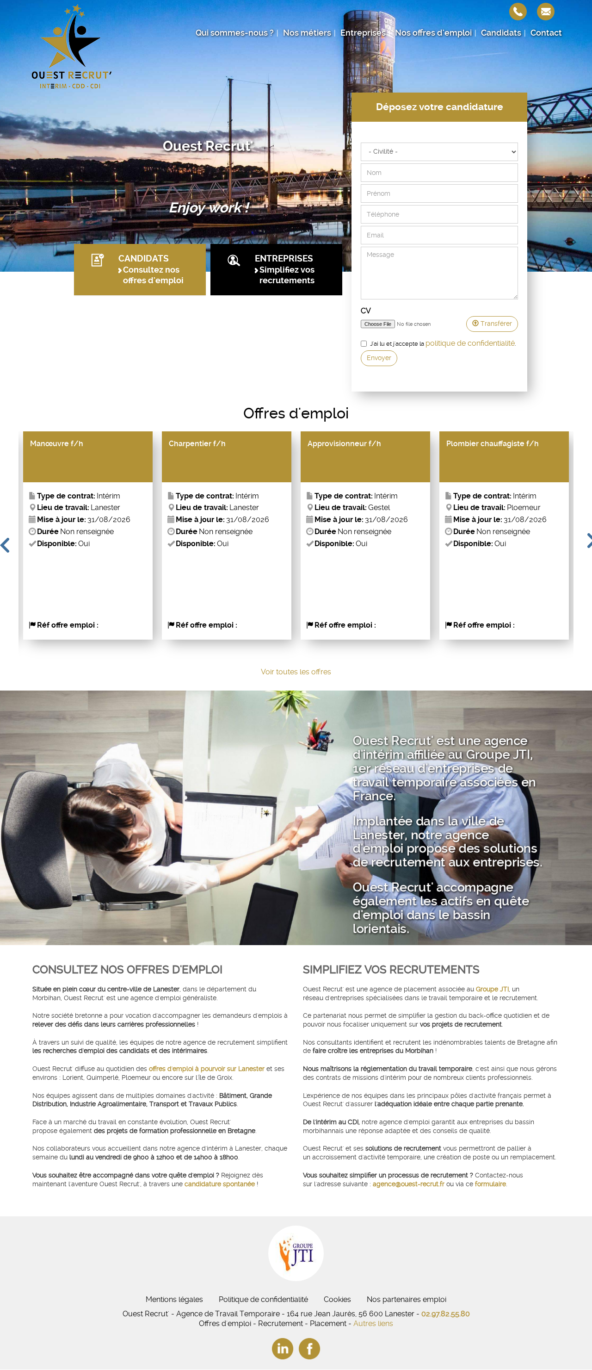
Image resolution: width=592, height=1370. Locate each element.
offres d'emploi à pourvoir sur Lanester (207, 1069)
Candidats (501, 32)
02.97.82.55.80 (445, 1313)
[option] (88, 535)
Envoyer (379, 357)
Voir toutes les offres (296, 671)
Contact (546, 32)
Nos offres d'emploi (433, 32)
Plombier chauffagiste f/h (354, 443)
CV (366, 310)
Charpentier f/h (58, 443)
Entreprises (363, 32)
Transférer (495, 323)
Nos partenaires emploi (406, 1299)
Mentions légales (174, 1299)
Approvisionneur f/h (205, 443)
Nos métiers (307, 32)
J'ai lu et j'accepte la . (443, 343)
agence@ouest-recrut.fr (409, 1184)
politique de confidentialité (470, 343)
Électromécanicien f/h (487, 443)
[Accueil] (71, 46)
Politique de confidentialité (263, 1299)
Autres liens (373, 1323)
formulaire (490, 1184)
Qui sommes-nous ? (235, 32)
